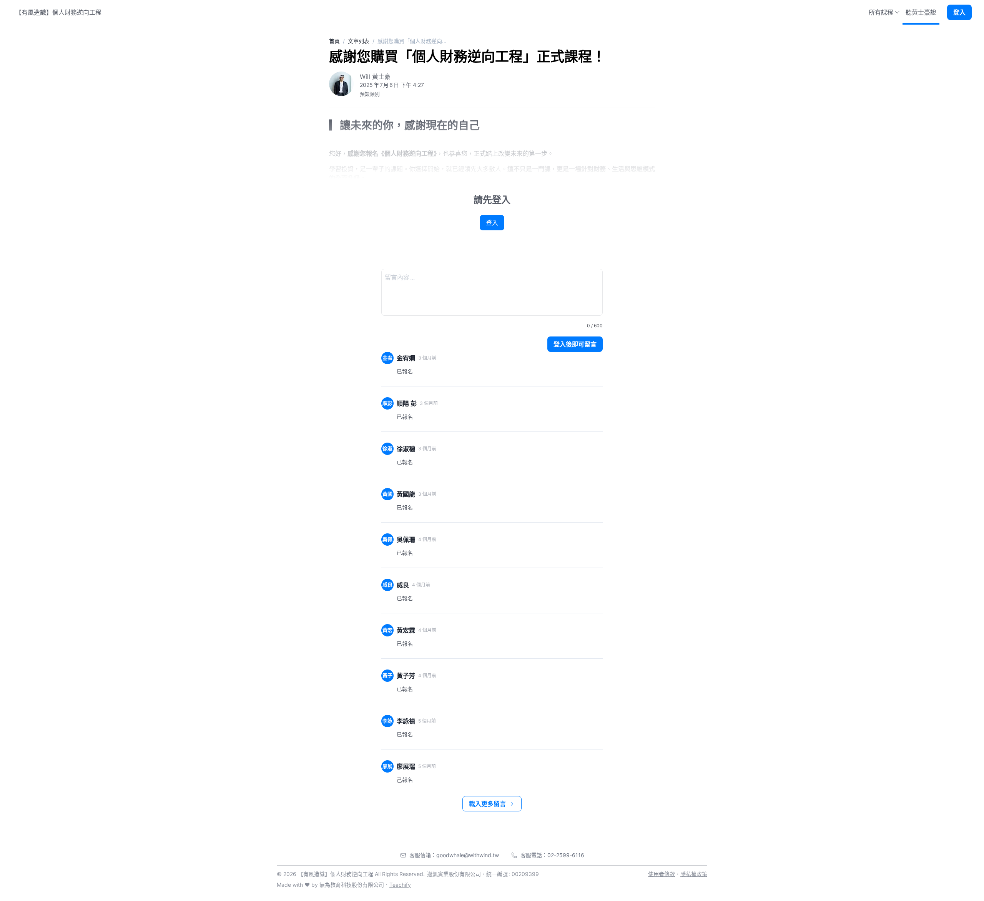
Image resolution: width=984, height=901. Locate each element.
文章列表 (358, 41)
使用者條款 (661, 874)
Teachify (400, 884)
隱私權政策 (693, 874)
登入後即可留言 (575, 344)
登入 (959, 12)
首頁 (334, 41)
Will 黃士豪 (375, 76)
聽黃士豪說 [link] (921, 12)
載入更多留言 (487, 804)
